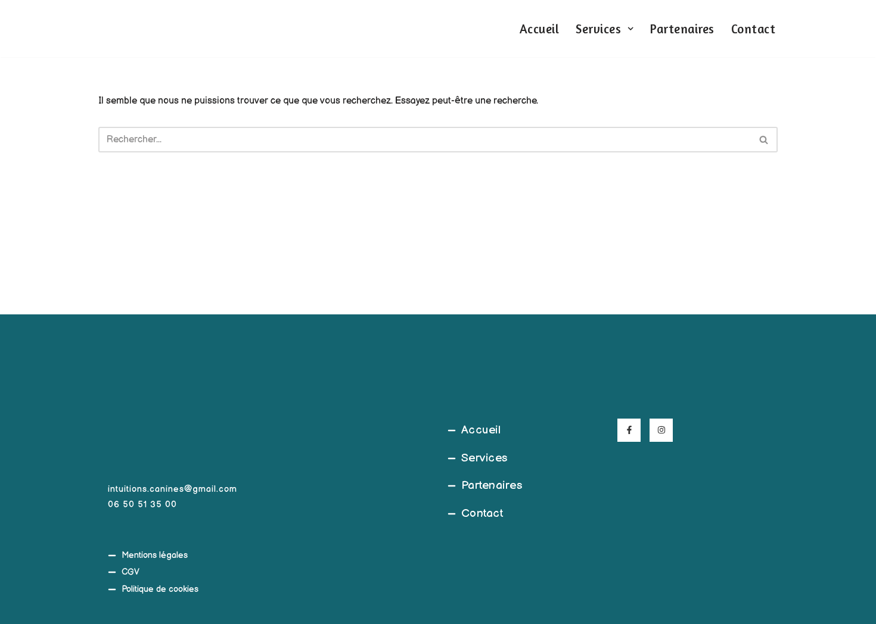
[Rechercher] (764, 139)
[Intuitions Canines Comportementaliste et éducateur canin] (116, 28)
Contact (753, 28)
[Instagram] (661, 430)
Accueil (540, 28)
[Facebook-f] (629, 430)
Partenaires (682, 28)
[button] (630, 29)
